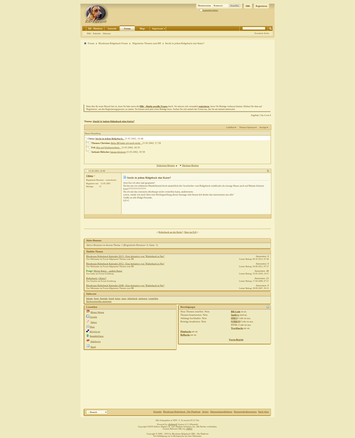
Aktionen (107, 33)
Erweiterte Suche (262, 33)
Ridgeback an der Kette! (170, 232)
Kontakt (157, 411)
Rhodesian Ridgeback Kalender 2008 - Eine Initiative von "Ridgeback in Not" (125, 285)
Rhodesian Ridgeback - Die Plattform (181, 411)
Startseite (112, 28)
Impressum (157, 28)
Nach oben (263, 411)
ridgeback (132, 298)
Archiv (205, 411)
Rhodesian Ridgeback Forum (113, 43)
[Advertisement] (177, 74)
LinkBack (230, 127)
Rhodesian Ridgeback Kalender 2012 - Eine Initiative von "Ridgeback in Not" (125, 263)
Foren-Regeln (236, 339)
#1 (268, 170)
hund (111, 298)
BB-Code (235, 311)
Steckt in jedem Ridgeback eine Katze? (113, 121)
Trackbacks (237, 328)
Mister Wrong (97, 312)
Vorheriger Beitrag (165, 165)
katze (117, 298)
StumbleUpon (97, 336)
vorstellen (153, 298)
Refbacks (185, 334)
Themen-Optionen (247, 127)
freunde (104, 298)
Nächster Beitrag (190, 165)
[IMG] (234, 318)
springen (142, 298)
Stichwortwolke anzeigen (98, 301)
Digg (92, 326)
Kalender (97, 33)
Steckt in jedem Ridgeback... (109, 138)
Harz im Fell (190, 232)
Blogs (142, 28)
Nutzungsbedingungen (245, 411)
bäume (89, 298)
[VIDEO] (235, 321)
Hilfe (248, 6)
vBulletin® (172, 424)
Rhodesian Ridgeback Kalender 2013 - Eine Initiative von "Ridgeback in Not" (125, 256)
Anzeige (262, 127)
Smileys (235, 314)
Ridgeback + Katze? (96, 278)
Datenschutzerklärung (221, 411)
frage (96, 298)
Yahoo (93, 322)
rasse (123, 298)
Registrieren (261, 6)
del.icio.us (95, 331)
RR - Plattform (95, 28)
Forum (127, 28)
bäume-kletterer (118, 152)
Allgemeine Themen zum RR (146, 43)
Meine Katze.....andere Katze (108, 271)
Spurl (93, 346)
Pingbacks (185, 331)
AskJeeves (95, 341)
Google (93, 317)
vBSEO (189, 429)
